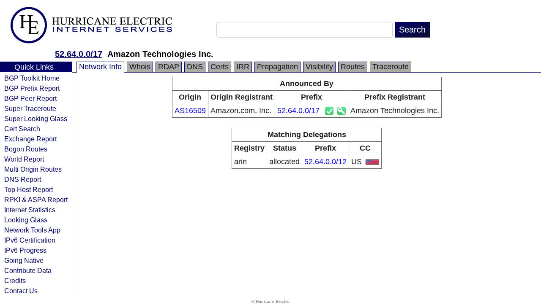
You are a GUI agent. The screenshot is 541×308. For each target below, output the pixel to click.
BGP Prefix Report (32, 88)
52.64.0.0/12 (325, 161)
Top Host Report (28, 189)
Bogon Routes (25, 149)
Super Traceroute (30, 108)
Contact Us (21, 290)
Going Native (24, 260)
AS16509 (190, 110)
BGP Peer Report (30, 98)
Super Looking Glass (35, 118)
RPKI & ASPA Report (36, 199)
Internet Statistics (29, 209)
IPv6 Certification (29, 240)
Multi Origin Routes (33, 169)
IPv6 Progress (25, 250)
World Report (24, 159)
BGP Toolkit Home (32, 78)
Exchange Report (30, 139)
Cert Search (22, 128)
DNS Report (22, 179)
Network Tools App (32, 230)
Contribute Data (28, 270)
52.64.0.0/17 (78, 54)
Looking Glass (25, 220)
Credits (15, 280)
